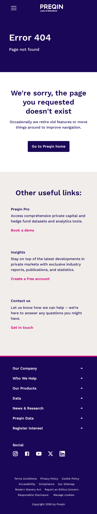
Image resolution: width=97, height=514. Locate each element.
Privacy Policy (49, 478)
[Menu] (14, 8)
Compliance (46, 484)
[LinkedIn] (62, 453)
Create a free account (30, 279)
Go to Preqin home (48, 146)
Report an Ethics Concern (62, 489)
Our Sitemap (66, 484)
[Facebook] (27, 453)
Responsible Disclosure (33, 495)
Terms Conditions (25, 478)
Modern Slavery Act (28, 489)
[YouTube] (39, 453)
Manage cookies (63, 495)
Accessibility (27, 484)
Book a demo (22, 230)
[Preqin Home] (51, 8)
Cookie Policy (70, 478)
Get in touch (22, 327)
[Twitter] (50, 453)
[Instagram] (15, 453)
